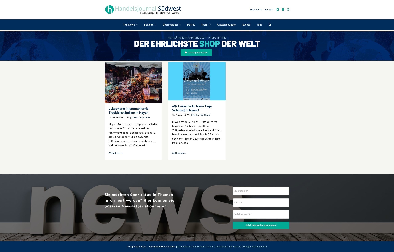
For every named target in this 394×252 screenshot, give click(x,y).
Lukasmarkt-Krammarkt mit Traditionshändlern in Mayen (133, 78)
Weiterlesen (115, 153)
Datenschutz (184, 246)
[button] (270, 24)
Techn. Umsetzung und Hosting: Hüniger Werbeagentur (237, 246)
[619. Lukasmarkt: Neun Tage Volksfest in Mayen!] (197, 81)
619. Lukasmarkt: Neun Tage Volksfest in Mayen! (197, 77)
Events (135, 117)
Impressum (199, 246)
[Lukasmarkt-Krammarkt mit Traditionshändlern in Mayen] (133, 82)
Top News (145, 117)
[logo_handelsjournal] (143, 5)
